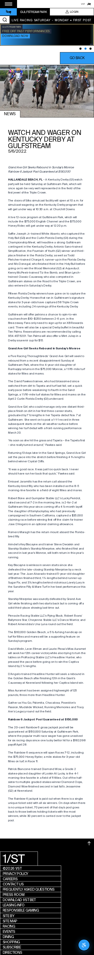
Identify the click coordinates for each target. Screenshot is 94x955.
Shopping (11, 942)
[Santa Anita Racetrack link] (89, 4)
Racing (9, 926)
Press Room (14, 895)
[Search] (5, 20)
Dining (8, 937)
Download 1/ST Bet (19, 900)
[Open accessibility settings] (84, 945)
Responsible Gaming (21, 910)
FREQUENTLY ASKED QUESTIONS (29, 889)
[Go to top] (89, 843)
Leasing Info (14, 905)
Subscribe (12, 947)
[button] (77, 58)
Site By (9, 916)
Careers (10, 879)
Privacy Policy (16, 874)
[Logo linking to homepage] (9, 11)
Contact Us (13, 884)
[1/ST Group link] (83, 4)
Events (9, 932)
